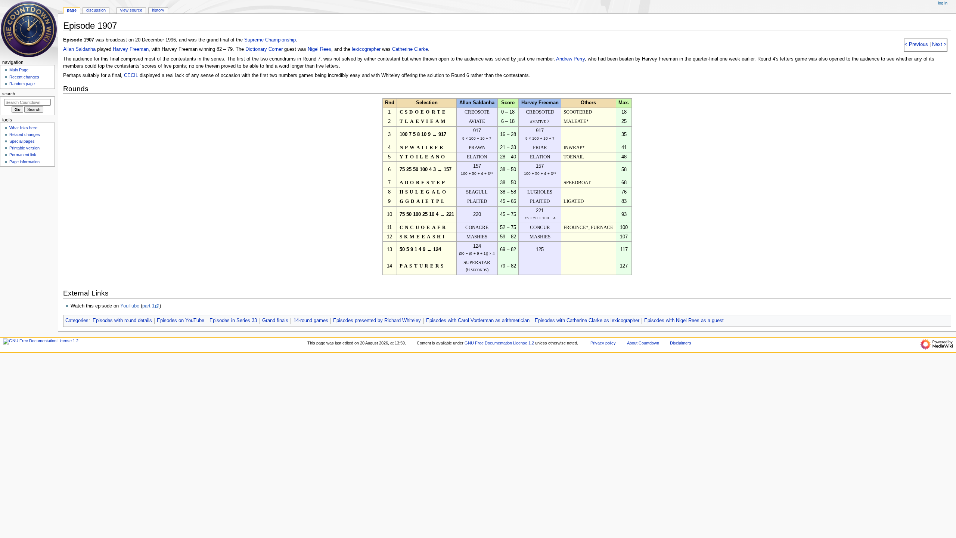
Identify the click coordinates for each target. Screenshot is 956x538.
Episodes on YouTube (180, 320)
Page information (24, 162)
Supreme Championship (270, 40)
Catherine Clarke (410, 49)
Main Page (18, 70)
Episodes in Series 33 (233, 320)
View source (131, 10)
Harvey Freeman (131, 49)
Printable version (24, 148)
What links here (23, 128)
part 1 (148, 306)
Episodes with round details (122, 320)
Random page (22, 83)
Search (8, 94)
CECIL (131, 75)
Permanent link (22, 154)
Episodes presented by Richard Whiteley (377, 320)
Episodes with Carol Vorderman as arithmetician (478, 320)
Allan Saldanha (79, 49)
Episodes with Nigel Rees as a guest (684, 320)
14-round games (311, 320)
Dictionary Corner (264, 49)
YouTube (129, 306)
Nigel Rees (319, 49)
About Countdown (643, 343)
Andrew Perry (570, 59)
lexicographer (366, 49)
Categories (77, 320)
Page (72, 10)
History (158, 10)
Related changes (24, 134)
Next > (939, 44)
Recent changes (24, 77)
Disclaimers (680, 343)
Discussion (96, 10)
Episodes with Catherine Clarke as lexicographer (587, 320)
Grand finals (275, 320)
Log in (942, 3)
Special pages (22, 141)
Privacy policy (603, 343)
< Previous (916, 44)
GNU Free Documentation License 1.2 (499, 343)
